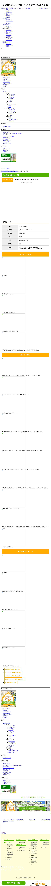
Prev (1, 832)
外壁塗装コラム (9, 40)
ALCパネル (11, 120)
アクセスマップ (9, 12)
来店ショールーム (9, 14)
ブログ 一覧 (8, 38)
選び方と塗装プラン (10, 31)
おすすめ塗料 (8, 35)
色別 (7, 22)
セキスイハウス (12, 112)
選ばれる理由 (8, 9)
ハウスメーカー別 (9, 21)
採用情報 (8, 17)
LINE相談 (8, 36)
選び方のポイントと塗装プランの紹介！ (34, 845)
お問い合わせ (6, 42)
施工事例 (5, 18)
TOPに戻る (3, 833)
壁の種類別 (8, 23)
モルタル (10, 118)
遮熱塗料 (10, 98)
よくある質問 (8, 27)
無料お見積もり (9, 45)
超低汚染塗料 (11, 96)
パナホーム (11, 114)
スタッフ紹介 (8, 13)
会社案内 (28, 8)
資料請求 (8, 46)
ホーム (6, 839)
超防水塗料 (11, 100)
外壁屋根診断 (8, 30)
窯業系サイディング (13, 119)
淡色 (9, 107)
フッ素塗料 (11, 97)
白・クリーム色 (12, 104)
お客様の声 (5, 24)
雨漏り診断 (8, 32)
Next (3, 832)
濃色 (9, 105)
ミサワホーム (11, 111)
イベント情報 (8, 33)
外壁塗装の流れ (9, 37)
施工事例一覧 (8, 19)
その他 (10, 101)
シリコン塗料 (11, 94)
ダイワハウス (11, 109)
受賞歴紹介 (8, 15)
